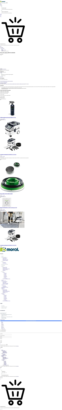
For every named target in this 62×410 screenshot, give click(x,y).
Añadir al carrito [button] (2, 247)
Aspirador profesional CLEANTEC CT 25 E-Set (8, 245)
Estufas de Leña (5, 267)
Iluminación (5, 276)
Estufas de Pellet (5, 290)
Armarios (5, 274)
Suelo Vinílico (4, 282)
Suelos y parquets (4, 257)
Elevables (5, 273)
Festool (2, 50)
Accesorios (4, 262)
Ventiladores (3, 265)
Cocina (5, 277)
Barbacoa (4, 270)
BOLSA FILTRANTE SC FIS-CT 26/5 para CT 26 (8, 207)
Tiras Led (5, 275)
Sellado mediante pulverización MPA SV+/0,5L (8, 117)
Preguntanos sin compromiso (3, 83)
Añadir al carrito (2, 71)
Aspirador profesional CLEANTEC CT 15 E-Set (8, 154)
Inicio (2, 49)
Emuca (4, 272)
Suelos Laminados (5, 281)
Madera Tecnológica (5, 259)
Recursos (3, 271)
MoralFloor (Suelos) (5, 260)
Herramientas (4, 263)
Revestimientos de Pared (5, 264)
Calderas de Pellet (5, 269)
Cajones (5, 361)
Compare (1, 72)
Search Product (2, 48)
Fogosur (3, 266)
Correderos (5, 364)
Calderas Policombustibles (6, 291)
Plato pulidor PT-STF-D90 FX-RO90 (6, 193)
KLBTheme (17, 376)
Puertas (2, 256)
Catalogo (2, 47)
